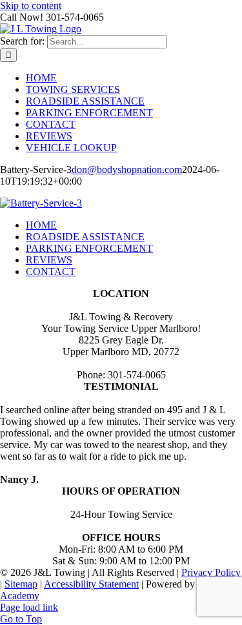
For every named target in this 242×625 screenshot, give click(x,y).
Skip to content (30, 5)
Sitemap (21, 584)
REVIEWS (49, 259)
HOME (41, 225)
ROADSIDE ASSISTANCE (85, 236)
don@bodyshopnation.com (127, 169)
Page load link (29, 607)
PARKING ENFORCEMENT (89, 248)
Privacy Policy (211, 572)
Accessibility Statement (91, 584)
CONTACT (51, 271)
